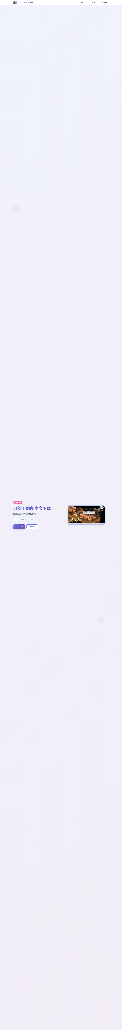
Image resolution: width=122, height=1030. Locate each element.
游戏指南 (94, 2)
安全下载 (104, 2)
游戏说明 (83, 2)
